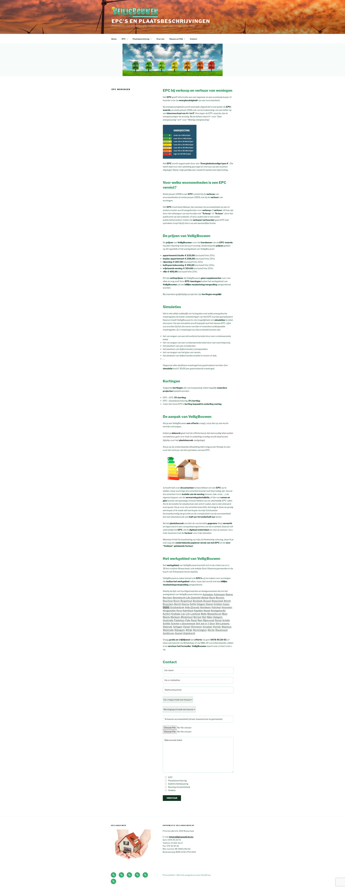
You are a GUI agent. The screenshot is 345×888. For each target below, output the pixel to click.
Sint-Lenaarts (222, 623)
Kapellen (198, 610)
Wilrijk (189, 630)
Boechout (168, 601)
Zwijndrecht (189, 633)
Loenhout (195, 614)
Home (114, 39)
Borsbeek (198, 601)
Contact (193, 39)
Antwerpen (219, 594)
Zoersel (178, 633)
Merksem (175, 617)
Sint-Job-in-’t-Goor (205, 623)
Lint (188, 614)
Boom (176, 601)
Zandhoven (168, 633)
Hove (179, 610)
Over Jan (160, 39)
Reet (200, 620)
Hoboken (216, 607)
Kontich (166, 614)
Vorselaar (207, 626)
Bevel (212, 597)
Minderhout (187, 617)
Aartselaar (208, 594)
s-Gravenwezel (187, 623)
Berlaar (204, 597)
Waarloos (226, 626)
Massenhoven (214, 614)
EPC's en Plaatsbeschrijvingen (161, 21)
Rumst (218, 620)
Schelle (226, 620)
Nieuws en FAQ (176, 39)
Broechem (168, 604)
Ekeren (209, 604)
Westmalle (168, 630)
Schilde (166, 623)
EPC (124, 39)
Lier (183, 614)
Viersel (186, 626)
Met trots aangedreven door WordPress (194, 875)
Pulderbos (179, 620)
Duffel (193, 604)
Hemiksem (205, 607)
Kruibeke (175, 614)
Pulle (187, 620)
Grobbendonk (177, 607)
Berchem (167, 597)
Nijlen (209, 617)
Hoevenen (227, 607)
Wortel (211, 630)
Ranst (194, 620)
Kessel (207, 610)
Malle (203, 614)
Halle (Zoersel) (192, 607)
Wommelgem (200, 630)
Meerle (166, 617)
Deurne (185, 604)
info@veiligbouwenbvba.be (181, 837)
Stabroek (167, 626)
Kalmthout (188, 610)
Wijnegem (179, 630)
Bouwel (207, 601)
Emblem (218, 604)
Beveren (220, 597)
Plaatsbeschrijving (141, 39)
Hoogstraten (169, 610)
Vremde (217, 626)
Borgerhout (186, 601)
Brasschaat (217, 601)
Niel (204, 617)
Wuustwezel (221, 630)
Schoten (175, 623)
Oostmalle (168, 620)
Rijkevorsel (208, 620)
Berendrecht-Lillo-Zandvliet (187, 597)
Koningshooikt (218, 610)
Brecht (227, 601)
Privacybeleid (168, 875)
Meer (224, 614)
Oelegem (217, 617)
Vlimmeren (196, 626)
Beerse (229, 594)
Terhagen (177, 626)
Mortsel (197, 617)
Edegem (201, 604)
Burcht (177, 604)
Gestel (166, 607)
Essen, (226, 604)
